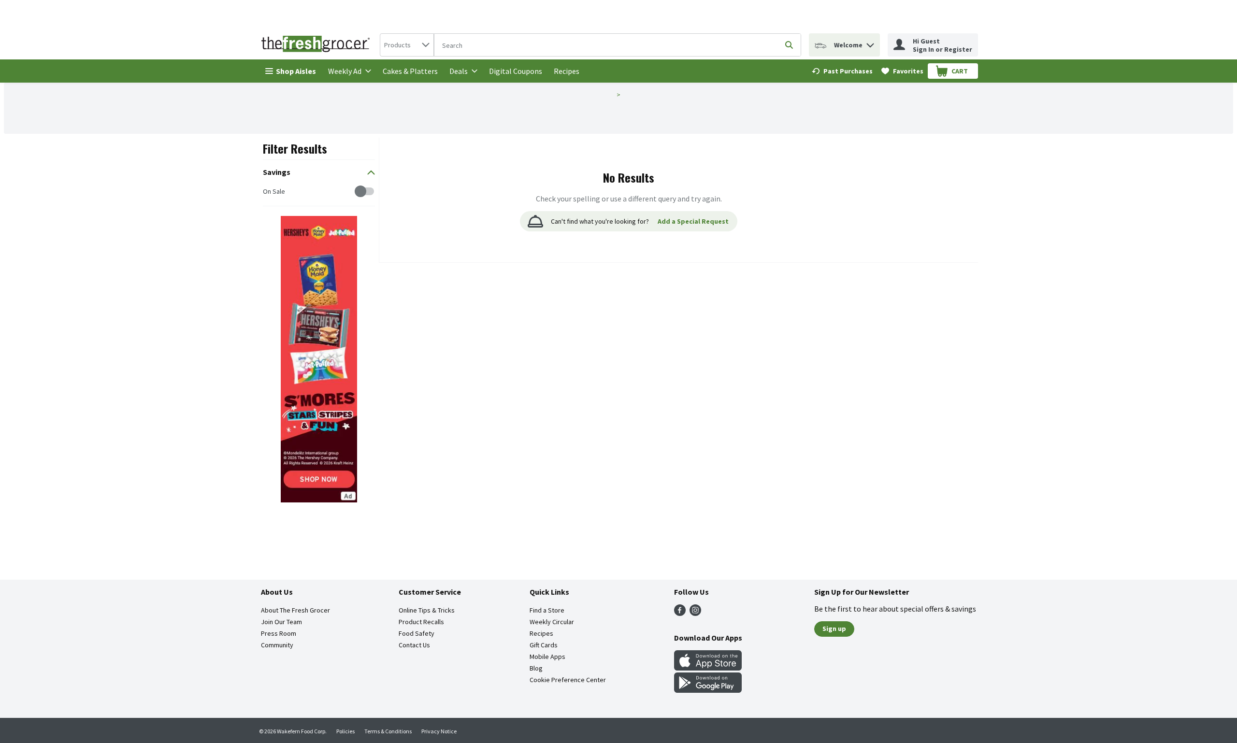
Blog (536, 668)
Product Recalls (421, 621)
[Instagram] (695, 613)
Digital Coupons (515, 71)
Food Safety (416, 633)
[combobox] (407, 45)
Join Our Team (281, 621)
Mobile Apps (547, 656)
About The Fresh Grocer (295, 610)
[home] (317, 45)
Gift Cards (544, 645)
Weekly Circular (552, 621)
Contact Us (414, 645)
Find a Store (547, 610)
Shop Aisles (296, 71)
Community (277, 645)
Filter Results (295, 148)
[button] (870, 43)
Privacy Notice (439, 731)
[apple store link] (708, 667)
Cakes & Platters (410, 71)
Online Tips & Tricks (427, 610)
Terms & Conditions (388, 731)
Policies (345, 731)
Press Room (278, 633)
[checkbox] (268, 191)
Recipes (566, 71)
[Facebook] (680, 613)
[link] (842, 71)
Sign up (834, 628)
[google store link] (708, 690)
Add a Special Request (693, 221)
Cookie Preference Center (568, 679)
